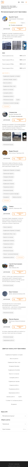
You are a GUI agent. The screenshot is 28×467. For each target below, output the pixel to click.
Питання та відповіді (14, 464)
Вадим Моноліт (13, 151)
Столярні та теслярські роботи (14, 400)
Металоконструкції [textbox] (8, 416)
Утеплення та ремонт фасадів (11, 103)
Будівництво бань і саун (9, 86)
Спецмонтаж (13, 112)
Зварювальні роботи (8, 257)
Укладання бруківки (14, 366)
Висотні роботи (14, 358)
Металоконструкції (8, 99)
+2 (6, 106)
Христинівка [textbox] (13, 429)
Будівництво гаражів (8, 183)
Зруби (17, 99)
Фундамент (6, 197)
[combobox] (14, 416)
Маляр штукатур (17, 197)
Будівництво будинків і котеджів (11, 76)
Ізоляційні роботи (14, 377)
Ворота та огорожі (8, 89)
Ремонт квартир (7, 227)
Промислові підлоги (8, 173)
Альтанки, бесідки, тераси (9, 79)
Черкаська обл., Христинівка (8, 6)
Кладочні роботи (7, 180)
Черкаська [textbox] (5, 424)
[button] (25, 45)
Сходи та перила (7, 247)
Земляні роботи (10, 396)
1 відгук (22, 22)
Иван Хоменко (13, 292)
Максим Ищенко (14, 319)
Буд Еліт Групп (13, 17)
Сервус (11, 206)
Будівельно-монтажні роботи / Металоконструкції (9, 8)
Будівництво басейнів (14, 370)
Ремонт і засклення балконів (10, 254)
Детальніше (6, 158)
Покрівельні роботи (8, 96)
